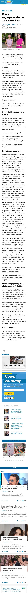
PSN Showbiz (7, 11)
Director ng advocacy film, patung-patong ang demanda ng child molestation (14, 507)
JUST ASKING (6, 24)
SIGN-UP (9, 393)
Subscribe (23, 4)
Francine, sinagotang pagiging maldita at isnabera (12, 569)
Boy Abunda (5, 491)
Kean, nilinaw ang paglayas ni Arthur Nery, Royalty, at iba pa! (14, 488)
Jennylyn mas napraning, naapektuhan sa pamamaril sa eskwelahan (12, 538)
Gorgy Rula (4, 510)
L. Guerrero (13, 24)
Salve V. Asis (5, 542)
